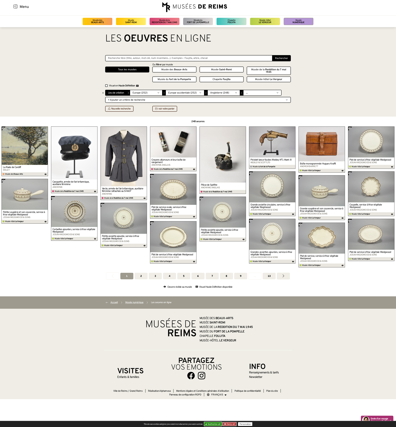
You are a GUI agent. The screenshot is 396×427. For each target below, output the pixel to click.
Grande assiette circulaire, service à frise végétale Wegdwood (270, 206)
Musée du (198, 21)
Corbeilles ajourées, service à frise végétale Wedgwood (73, 230)
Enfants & (128, 377)
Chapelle (231, 21)
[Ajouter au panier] (45, 129)
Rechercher (281, 58)
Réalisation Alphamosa (159, 391)
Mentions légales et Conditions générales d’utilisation (202, 391)
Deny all (230, 424)
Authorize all (213, 424)
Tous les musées (127, 69)
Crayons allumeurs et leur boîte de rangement (168, 161)
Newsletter (255, 377)
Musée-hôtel (265, 21)
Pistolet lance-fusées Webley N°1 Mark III (271, 160)
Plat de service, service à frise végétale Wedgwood (319, 257)
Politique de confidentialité (248, 391)
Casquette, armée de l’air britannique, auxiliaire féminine (70, 183)
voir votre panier (166, 108)
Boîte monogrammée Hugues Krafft (318, 164)
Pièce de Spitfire (209, 185)
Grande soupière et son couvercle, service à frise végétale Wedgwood (321, 209)
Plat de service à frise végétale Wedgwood (370, 160)
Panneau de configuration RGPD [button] (185, 394)
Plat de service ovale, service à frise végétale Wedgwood (168, 208)
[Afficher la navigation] (15, 7)
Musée (131, 21)
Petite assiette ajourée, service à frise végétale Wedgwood (219, 231)
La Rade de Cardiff (12, 167)
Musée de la (164, 21)
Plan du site (272, 391)
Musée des (97, 21)
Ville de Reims (120, 391)
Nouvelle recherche (121, 108)
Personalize (245, 424)
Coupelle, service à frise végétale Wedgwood (365, 206)
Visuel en (122, 85)
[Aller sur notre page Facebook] (191, 375)
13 (269, 276)
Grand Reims (136, 391)
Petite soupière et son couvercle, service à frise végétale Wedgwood (24, 213)
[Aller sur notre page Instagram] (201, 375)
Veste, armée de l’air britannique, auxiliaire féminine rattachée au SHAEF (122, 189)
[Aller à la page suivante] (283, 276)
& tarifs (264, 373)
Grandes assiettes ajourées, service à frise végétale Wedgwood (271, 253)
